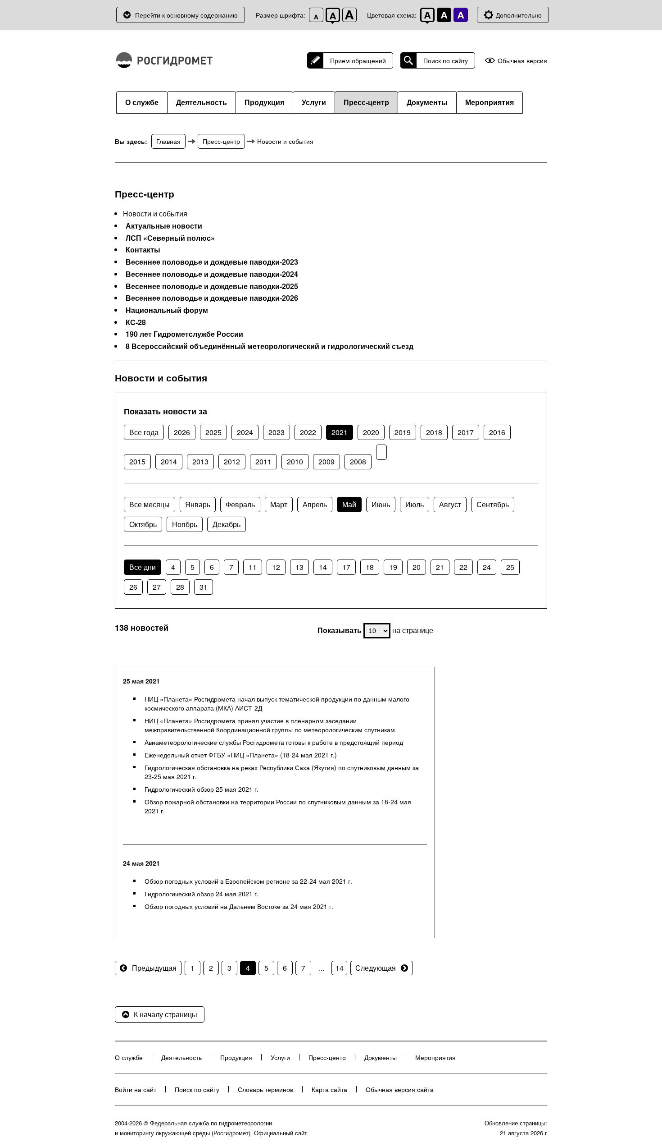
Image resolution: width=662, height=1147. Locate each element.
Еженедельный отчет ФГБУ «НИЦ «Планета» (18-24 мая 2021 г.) (241, 754)
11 (253, 567)
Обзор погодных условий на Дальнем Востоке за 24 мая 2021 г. (239, 906)
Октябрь (143, 524)
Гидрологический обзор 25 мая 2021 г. (201, 789)
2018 (434, 432)
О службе (142, 102)
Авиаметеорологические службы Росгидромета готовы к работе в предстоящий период (274, 742)
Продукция (264, 102)
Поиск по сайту (445, 60)
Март (278, 504)
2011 (263, 461)
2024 (245, 432)
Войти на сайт (135, 1089)
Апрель (315, 504)
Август (450, 504)
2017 (466, 432)
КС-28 (136, 322)
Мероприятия (489, 102)
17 (346, 567)
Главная (168, 141)
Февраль (240, 504)
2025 (213, 432)
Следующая (375, 968)
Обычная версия (522, 60)
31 (204, 587)
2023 (276, 432)
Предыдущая (154, 968)
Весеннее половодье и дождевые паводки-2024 (212, 274)
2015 (137, 461)
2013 (200, 461)
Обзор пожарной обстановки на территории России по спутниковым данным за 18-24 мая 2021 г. (278, 806)
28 (180, 587)
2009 (326, 461)
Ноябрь (184, 524)
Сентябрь (492, 504)
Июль (414, 504)
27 (157, 587)
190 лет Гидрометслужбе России (184, 334)
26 (133, 587)
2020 (371, 432)
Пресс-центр (366, 102)
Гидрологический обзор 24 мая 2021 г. (201, 893)
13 (299, 567)
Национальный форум (167, 310)
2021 (339, 432)
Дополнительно (519, 14)
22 (463, 567)
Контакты (143, 250)
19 (393, 567)
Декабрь (226, 524)
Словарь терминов (265, 1089)
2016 (497, 432)
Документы (427, 102)
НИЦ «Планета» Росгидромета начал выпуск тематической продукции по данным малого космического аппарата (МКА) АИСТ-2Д (277, 703)
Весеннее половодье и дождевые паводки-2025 (212, 286)
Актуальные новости (164, 226)
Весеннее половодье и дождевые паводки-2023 (212, 262)
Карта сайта (329, 1089)
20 (417, 567)
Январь (197, 504)
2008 (358, 461)
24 (487, 567)
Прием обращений (358, 60)
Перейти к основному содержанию (186, 14)
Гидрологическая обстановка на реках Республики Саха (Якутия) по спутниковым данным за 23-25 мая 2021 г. (282, 772)
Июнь (381, 504)
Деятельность (201, 102)
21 (440, 567)
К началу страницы (165, 1014)
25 (510, 567)
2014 (169, 461)
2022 (308, 432)
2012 (232, 461)
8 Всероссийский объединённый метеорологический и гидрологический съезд (269, 346)
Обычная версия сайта (400, 1089)
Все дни (142, 567)
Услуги (314, 102)
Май (349, 504)
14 (323, 567)
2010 (295, 461)
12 (276, 567)
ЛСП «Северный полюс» (170, 238)
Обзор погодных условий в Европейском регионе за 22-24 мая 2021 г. (248, 880)
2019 (402, 432)
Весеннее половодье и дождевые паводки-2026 (212, 298)
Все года (144, 432)
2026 (182, 432)
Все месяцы (149, 504)
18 (370, 567)
